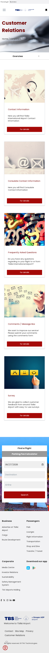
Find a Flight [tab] (24, 448)
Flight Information (35, 536)
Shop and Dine (33, 546)
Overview (18, 56)
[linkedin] (10, 600)
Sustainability (8, 577)
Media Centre (8, 567)
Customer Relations (15, 635)
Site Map (19, 631)
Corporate (15, 38)
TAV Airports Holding (11, 589)
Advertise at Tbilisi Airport (10, 529)
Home (5, 38)
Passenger (5, 2)
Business (13, 2)
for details (24, 129)
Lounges (30, 532)
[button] (46, 10)
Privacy (29, 631)
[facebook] (1, 600)
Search (24, 494)
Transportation (33, 541)
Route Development (11, 539)
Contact (9, 631)
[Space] (24, 10)
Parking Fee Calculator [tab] (24, 453)
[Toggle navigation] (6, 10)
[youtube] (14, 600)
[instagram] (7, 600)
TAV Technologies (29, 643)
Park (28, 527)
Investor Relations (10, 572)
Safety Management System (11, 583)
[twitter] (4, 600)
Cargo (5, 535)
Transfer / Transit (34, 551)
